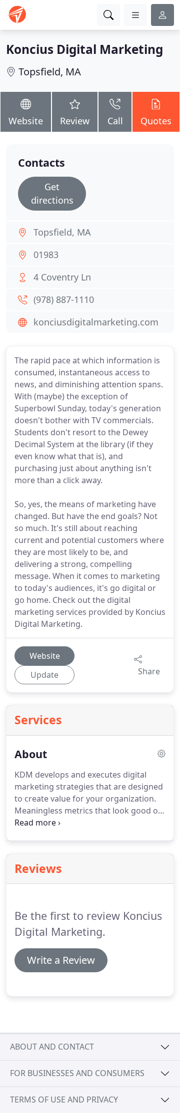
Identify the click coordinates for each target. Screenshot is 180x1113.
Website (25, 121)
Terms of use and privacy (64, 1099)
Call (115, 121)
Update (44, 674)
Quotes (156, 121)
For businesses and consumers (77, 1073)
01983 (46, 255)
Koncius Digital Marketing (84, 49)
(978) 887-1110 (64, 299)
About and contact (52, 1046)
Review (75, 121)
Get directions (52, 193)
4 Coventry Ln (62, 277)
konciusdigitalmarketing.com (96, 322)
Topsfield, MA (49, 71)
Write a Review (61, 960)
